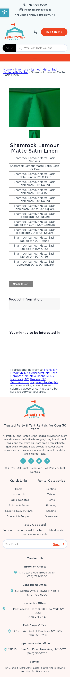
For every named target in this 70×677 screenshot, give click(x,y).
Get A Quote (54, 32)
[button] (4, 13)
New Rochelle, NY (42, 376)
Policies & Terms (19, 505)
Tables (51, 494)
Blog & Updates (19, 499)
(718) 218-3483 (37, 616)
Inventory (21, 69)
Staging (51, 511)
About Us (19, 494)
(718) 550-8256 (37, 635)
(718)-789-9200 (37, 576)
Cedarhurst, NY (39, 373)
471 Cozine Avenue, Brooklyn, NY (35, 14)
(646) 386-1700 (37, 653)
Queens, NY (37, 379)
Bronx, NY (50, 369)
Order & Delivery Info (19, 511)
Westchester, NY (47, 382)
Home (7, 69)
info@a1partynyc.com (37, 9)
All (7, 47)
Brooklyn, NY (19, 373)
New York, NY (19, 379)
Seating (51, 489)
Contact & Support (19, 516)
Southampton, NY (22, 382)
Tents (51, 499)
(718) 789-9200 (37, 4)
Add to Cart (22, 284)
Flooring (51, 505)
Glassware (51, 516)
